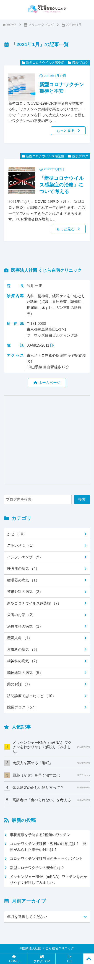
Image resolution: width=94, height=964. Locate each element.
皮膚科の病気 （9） (23, 649)
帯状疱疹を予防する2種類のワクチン (40, 835)
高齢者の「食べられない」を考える (51, 800)
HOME (11, 25)
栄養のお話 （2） (21, 615)
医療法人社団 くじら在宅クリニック (48, 948)
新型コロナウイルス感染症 (45, 62)
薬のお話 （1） (19, 684)
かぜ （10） (17, 534)
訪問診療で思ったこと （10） (31, 696)
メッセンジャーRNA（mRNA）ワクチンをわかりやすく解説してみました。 (51, 746)
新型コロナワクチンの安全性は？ (37, 868)
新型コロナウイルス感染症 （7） (34, 603)
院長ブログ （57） (22, 707)
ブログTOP (42, 961)
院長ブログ (80, 62)
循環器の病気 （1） (23, 580)
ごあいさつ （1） (21, 545)
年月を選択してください (27, 917)
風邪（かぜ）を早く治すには (51, 775)
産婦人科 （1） (19, 638)
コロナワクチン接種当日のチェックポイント (46, 858)
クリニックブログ (41, 25)
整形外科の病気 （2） (25, 591)
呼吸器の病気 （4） (23, 568)
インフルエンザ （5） (25, 557)
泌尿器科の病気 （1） (25, 626)
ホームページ (49, 382)
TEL (70, 961)
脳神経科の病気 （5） (25, 673)
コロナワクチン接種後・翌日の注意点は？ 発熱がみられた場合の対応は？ (48, 847)
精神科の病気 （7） (23, 661)
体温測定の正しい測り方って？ (51, 787)
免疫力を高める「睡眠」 (51, 763)
